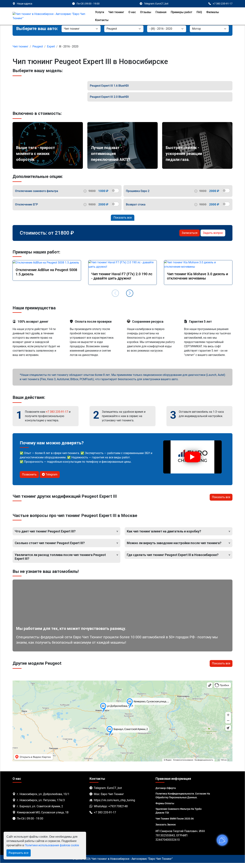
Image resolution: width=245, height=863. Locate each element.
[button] (129, 293)
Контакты (102, 20)
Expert (51, 46)
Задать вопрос (213, 233)
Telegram (51, 474)
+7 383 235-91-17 (57, 411)
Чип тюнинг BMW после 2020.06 (175, 818)
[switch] (115, 190)
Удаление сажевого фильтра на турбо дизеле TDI (179, 810)
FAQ (199, 12)
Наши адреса (24, 3)
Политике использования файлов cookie (52, 845)
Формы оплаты (165, 803)
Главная (161, 12)
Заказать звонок (166, 824)
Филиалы (212, 12)
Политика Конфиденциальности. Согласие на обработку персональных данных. (183, 795)
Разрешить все (19, 852)
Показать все (123, 217)
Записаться (189, 233)
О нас (132, 12)
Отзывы (145, 12)
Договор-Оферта (166, 788)
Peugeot (37, 46)
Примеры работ (181, 12)
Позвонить (29, 474)
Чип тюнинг (116, 12)
